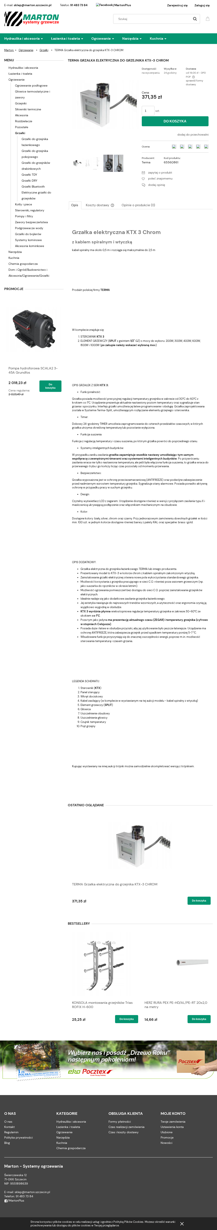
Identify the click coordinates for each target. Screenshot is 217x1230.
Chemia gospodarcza (23, 264)
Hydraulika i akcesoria (23, 68)
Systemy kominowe (28, 240)
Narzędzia (15, 252)
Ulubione (166, 1132)
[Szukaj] (195, 19)
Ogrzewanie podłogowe (31, 85)
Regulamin (11, 1132)
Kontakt (9, 1127)
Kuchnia (13, 258)
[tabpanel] (140, 503)
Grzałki (20, 133)
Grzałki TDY (29, 175)
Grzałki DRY (29, 180)
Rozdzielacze (23, 121)
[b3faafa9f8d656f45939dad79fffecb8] (118, 163)
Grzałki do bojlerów (28, 234)
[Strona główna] (32, 19)
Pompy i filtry (24, 216)
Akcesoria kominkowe (29, 246)
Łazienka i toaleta (20, 74)
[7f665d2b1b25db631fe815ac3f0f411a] (97, 163)
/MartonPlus (122, 5)
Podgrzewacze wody (29, 228)
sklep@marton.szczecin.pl (32, 5)
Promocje (167, 1137)
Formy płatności (119, 1121)
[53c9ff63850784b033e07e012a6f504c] (108, 163)
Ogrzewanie (16, 79)
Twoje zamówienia (173, 1121)
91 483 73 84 (79, 5)
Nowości (166, 1143)
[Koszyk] (208, 18)
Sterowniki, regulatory (29, 210)
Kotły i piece (23, 204)
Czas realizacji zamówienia (126, 1127)
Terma (146, 162)
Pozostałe (21, 127)
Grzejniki (20, 103)
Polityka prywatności (18, 1137)
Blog (7, 1143)
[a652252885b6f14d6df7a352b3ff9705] (87, 163)
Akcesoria (21, 115)
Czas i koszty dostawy (123, 1132)
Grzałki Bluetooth (33, 186)
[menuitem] (27, 38)
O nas (8, 1121)
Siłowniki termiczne (28, 109)
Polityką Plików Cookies (128, 1222)
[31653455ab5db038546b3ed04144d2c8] (77, 163)
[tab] (75, 205)
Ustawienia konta (172, 1127)
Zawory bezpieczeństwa (31, 222)
